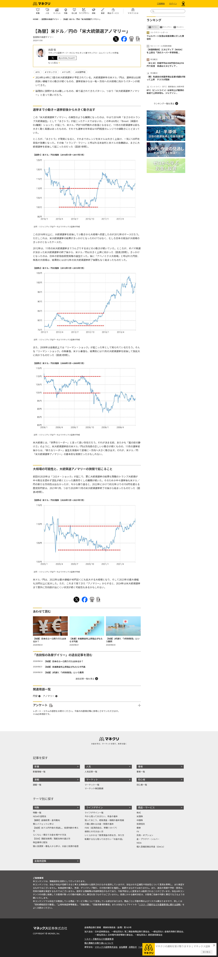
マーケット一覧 (92, 784)
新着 (36, 766)
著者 (140, 766)
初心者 (141, 779)
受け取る (206, 952)
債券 (139, 827)
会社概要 (123, 947)
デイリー (154, 27)
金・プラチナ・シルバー (148, 839)
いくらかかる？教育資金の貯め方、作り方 (104, 835)
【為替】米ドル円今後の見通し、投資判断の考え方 (56, 829)
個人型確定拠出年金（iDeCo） (151, 846)
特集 (36, 807)
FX (38, 72)
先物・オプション (145, 835)
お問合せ (133, 947)
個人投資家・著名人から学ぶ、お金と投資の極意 (56, 846)
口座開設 (161, 3)
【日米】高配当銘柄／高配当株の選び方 (51, 838)
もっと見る (53, 63)
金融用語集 (40, 861)
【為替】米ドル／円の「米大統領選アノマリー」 (81, 19)
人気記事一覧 (91, 771)
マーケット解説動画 (94, 788)
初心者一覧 (142, 784)
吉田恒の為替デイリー (50, 19)
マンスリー (180, 27)
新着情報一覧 (39, 771)
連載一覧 (37, 784)
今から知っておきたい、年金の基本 (101, 816)
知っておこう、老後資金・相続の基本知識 (104, 820)
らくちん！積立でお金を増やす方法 (49, 834)
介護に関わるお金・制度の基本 (99, 823)
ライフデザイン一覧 (94, 812)
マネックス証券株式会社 (106, 947)
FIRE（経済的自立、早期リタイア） (101, 827)
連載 (36, 779)
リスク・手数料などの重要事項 (98, 939)
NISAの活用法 (39, 816)
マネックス (52, 72)
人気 (88, 766)
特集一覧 (37, 812)
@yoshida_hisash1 (66, 58)
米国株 (140, 816)
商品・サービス (146, 807)
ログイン (173, 3)
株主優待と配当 (40, 842)
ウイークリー (167, 27)
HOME (35, 19)
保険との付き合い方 (94, 831)
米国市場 (81, 72)
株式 (139, 812)
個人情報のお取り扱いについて (98, 943)
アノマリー (49, 696)
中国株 (140, 820)
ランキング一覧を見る (164, 103)
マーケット (92, 779)
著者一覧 (141, 771)
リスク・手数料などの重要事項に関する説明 (159, 904)
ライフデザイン (94, 807)
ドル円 (67, 72)
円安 (35, 696)
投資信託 (141, 823)
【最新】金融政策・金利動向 (46, 820)
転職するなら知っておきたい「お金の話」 (104, 839)
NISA (139, 842)
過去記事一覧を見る (85, 678)
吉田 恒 (52, 49)
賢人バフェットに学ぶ (43, 823)
